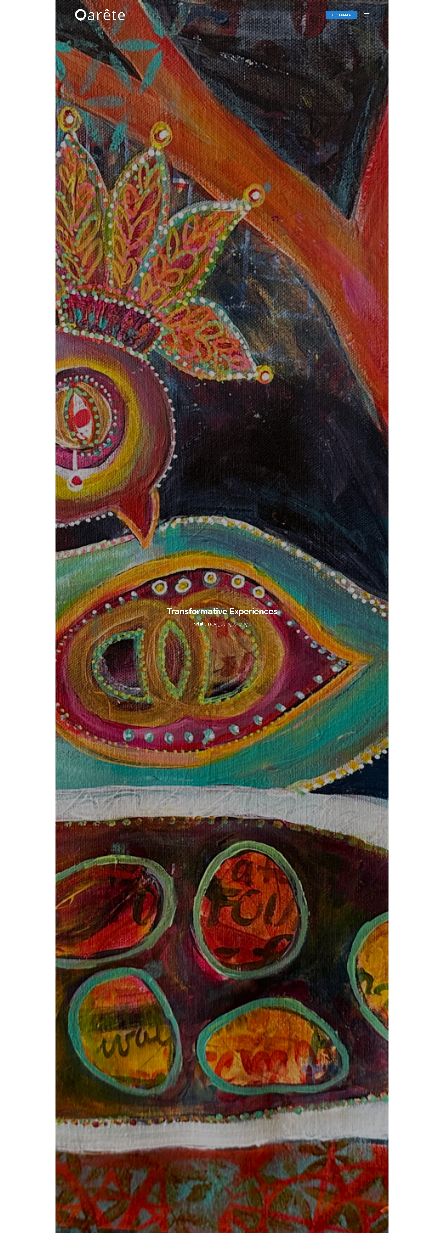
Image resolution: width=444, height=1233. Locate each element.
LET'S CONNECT (342, 15)
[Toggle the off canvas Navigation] (366, 15)
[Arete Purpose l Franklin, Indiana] (101, 15)
